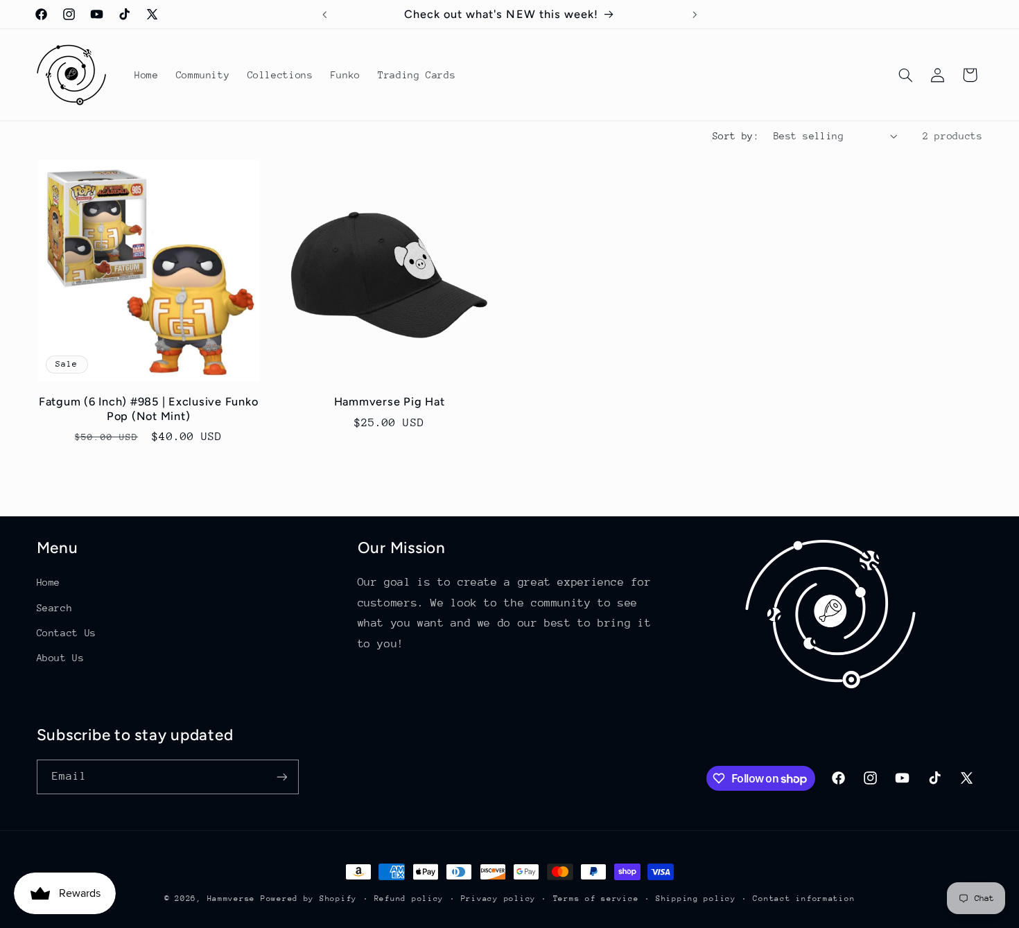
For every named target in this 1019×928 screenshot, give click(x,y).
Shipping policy (696, 898)
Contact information (804, 898)
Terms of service (596, 898)
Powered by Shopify (309, 898)
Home (49, 582)
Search (55, 607)
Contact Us (66, 632)
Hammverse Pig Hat (389, 401)
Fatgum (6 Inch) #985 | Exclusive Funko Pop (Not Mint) (149, 408)
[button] (905, 75)
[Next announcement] (694, 14)
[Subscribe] (281, 777)
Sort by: (736, 135)
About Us (61, 657)
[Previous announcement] (324, 14)
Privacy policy (498, 898)
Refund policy (409, 898)
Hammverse (231, 898)
